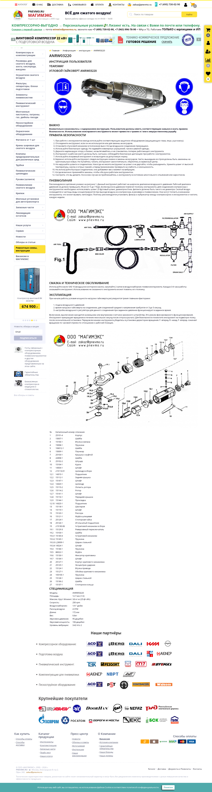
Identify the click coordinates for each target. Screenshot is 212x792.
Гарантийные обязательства (32, 373)
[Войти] (208, 43)
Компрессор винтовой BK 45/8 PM (29, 299)
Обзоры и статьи (25, 242)
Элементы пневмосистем (24, 96)
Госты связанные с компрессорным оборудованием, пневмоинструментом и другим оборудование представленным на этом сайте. (35, 357)
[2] (25, 320)
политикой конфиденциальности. (142, 787)
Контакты (118, 4)
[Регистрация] (208, 51)
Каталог (22, 4)
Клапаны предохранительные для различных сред (27, 156)
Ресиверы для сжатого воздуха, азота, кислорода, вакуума (26, 65)
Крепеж (20, 193)
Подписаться (28, 338)
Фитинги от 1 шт (25, 139)
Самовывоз (79, 4)
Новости (21, 236)
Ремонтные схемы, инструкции (26, 249)
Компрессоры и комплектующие (25, 54)
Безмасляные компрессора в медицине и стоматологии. (32, 385)
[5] (32, 320)
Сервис (20, 230)
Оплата (99, 4)
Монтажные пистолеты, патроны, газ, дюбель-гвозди (28, 114)
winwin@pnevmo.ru (64, 29)
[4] (30, 320)
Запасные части (25, 207)
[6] (34, 320)
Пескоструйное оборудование (24, 124)
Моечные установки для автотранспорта (27, 200)
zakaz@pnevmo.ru (142, 4)
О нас (39, 4)
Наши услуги (23, 225)
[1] (23, 320)
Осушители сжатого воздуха (27, 76)
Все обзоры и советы (24, 395)
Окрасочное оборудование (24, 132)
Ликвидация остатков (23, 214)
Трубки (20, 165)
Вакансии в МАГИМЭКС (22, 257)
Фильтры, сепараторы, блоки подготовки (27, 86)
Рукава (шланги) (25, 179)
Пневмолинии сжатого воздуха (25, 186)
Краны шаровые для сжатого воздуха (27, 147)
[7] (36, 320)
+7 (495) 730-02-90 (169, 4)
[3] (27, 320)
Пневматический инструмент (26, 104)
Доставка (57, 4)
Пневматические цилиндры (25, 172)
